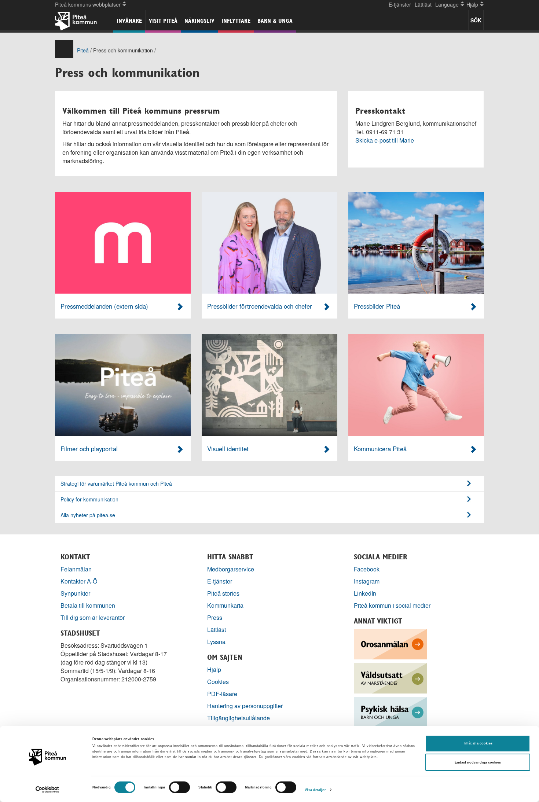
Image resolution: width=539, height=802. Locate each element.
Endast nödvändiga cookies (478, 762)
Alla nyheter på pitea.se (87, 515)
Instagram (367, 581)
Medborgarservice (230, 569)
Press (214, 617)
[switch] (179, 787)
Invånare (129, 20)
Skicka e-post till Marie (384, 140)
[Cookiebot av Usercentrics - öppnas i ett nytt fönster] (47, 789)
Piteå (83, 50)
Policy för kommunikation (89, 499)
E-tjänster (400, 4)
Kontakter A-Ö (79, 581)
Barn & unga (275, 20)
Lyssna (216, 641)
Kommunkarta (225, 605)
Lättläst (423, 4)
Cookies (218, 681)
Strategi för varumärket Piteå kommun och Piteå (116, 483)
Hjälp (214, 669)
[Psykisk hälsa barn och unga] (390, 711)
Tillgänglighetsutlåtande (238, 718)
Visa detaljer (315, 790)
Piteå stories (223, 593)
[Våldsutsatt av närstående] (390, 677)
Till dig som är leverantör (93, 617)
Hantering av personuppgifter (245, 706)
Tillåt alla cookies (477, 743)
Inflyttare (235, 20)
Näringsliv (199, 20)
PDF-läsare (222, 693)
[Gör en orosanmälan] (390, 643)
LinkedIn (365, 593)
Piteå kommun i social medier (392, 605)
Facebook (367, 569)
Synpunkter (75, 593)
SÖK (475, 20)
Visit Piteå (163, 20)
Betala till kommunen (87, 605)
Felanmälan (76, 569)
